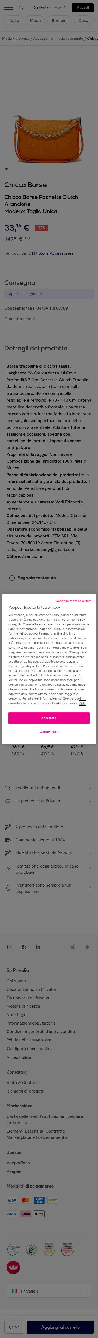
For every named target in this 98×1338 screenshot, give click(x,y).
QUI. (82, 703)
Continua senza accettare (73, 600)
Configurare (49, 732)
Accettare (48, 718)
